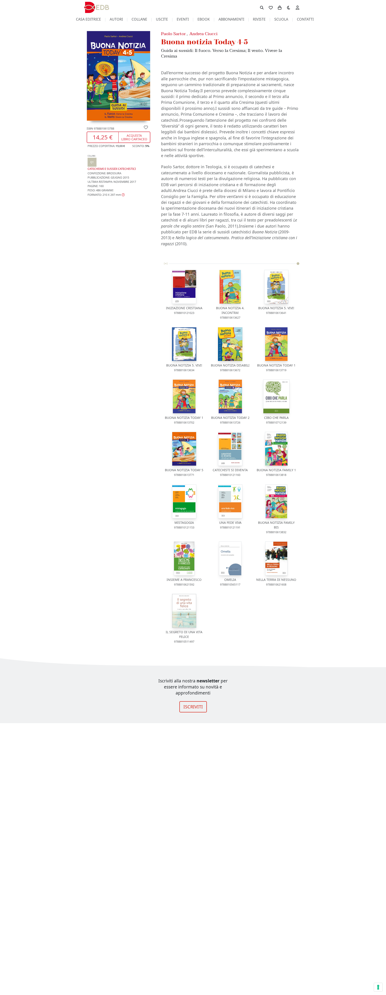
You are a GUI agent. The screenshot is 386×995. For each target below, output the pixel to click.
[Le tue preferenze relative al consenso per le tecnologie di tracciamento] (378, 987)
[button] (106, 195)
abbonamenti (231, 19)
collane (139, 19)
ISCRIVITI (193, 707)
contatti (305, 19)
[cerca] (261, 7)
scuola (281, 19)
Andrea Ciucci (203, 33)
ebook (203, 19)
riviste (259, 19)
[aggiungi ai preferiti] (145, 127)
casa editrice (88, 19)
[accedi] (297, 7)
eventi (183, 19)
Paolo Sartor (173, 33)
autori (116, 19)
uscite (162, 19)
